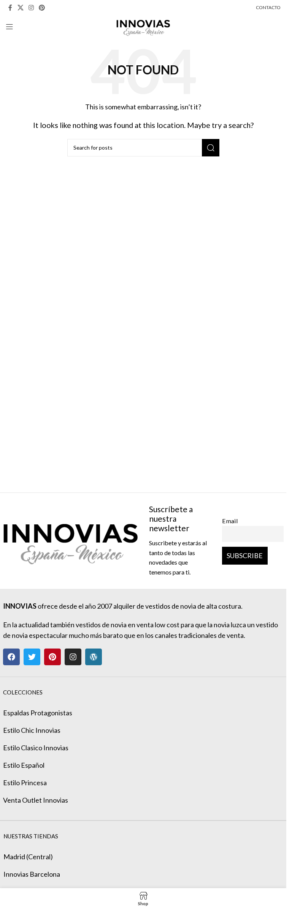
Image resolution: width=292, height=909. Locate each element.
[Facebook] (11, 657)
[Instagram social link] (31, 7)
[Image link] (70, 540)
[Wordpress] (93, 657)
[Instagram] (73, 657)
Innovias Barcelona (31, 874)
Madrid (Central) (28, 856)
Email (230, 520)
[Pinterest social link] (42, 7)
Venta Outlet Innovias (35, 800)
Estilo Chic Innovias (31, 730)
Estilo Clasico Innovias (35, 747)
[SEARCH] (210, 147)
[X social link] (20, 7)
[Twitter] (32, 657)
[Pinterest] (52, 657)
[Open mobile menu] (9, 26)
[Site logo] (143, 26)
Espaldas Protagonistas (37, 713)
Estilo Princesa (25, 782)
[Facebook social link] (10, 7)
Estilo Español (23, 765)
